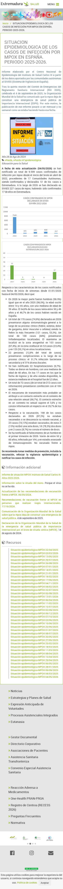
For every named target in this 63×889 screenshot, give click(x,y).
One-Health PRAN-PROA (27, 798)
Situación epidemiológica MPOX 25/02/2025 (34, 643)
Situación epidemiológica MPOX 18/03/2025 (34, 646)
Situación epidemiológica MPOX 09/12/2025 (34, 613)
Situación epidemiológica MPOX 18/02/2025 (34, 576)
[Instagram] (31, 853)
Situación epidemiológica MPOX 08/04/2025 (34, 653)
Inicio (5, 23)
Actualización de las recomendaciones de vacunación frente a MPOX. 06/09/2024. (31, 493)
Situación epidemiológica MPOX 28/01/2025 (34, 666)
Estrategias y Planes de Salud (30, 698)
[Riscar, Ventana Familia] (37, 838)
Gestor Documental (23, 737)
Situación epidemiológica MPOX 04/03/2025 (34, 673)
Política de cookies (27, 882)
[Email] (50, 853)
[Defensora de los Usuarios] (13, 838)
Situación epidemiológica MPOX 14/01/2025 (34, 569)
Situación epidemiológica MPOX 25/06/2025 (34, 626)
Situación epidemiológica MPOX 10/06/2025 (34, 623)
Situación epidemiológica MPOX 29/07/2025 (34, 559)
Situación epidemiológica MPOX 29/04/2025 (34, 660)
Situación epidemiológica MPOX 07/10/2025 (34, 616)
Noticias (16, 691)
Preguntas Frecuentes (25, 816)
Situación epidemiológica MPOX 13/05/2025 (34, 556)
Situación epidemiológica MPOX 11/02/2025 (34, 603)
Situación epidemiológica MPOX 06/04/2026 (34, 600)
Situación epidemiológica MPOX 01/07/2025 (34, 630)
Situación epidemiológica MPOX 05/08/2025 (34, 593)
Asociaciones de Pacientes (29, 750)
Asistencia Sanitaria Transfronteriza (23, 759)
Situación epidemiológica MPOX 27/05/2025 (34, 640)
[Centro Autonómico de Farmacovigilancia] (49, 838)
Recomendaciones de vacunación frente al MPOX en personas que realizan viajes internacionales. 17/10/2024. (31, 503)
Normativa (17, 823)
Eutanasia (17, 722)
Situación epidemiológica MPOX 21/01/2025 (34, 573)
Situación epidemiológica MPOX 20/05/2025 (34, 636)
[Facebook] (12, 853)
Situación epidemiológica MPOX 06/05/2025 (34, 663)
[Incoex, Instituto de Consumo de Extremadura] (25, 838)
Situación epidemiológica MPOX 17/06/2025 (34, 579)
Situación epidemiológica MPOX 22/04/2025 (34, 549)
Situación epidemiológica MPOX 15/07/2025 (34, 606)
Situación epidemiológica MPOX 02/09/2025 (34, 610)
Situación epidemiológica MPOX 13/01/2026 (34, 596)
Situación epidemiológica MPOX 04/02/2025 (34, 586)
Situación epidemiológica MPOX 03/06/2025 (34, 620)
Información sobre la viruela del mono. (23, 483)
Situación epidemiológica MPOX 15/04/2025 (34, 656)
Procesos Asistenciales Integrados (34, 715)
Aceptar (45, 882)
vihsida (8, 160)
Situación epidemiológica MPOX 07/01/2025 (34, 566)
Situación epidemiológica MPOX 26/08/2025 (34, 563)
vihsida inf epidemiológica (27, 160)
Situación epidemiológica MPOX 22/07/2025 (34, 589)
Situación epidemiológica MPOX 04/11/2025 (34, 583)
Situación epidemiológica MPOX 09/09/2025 (34, 670)
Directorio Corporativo (25, 744)
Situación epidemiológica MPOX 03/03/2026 (34, 553)
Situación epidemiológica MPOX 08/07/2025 (34, 633)
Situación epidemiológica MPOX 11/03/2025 (34, 650)
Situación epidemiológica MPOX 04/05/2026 (34, 676)
